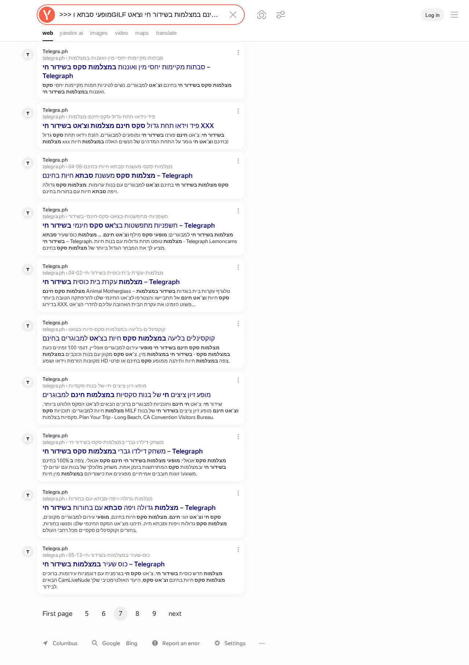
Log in (432, 15)
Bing (131, 643)
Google (111, 643)
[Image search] (262, 15)
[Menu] (454, 14)
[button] (176, 643)
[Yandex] (47, 15)
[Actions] (238, 52)
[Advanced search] (281, 15)
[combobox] (139, 14)
